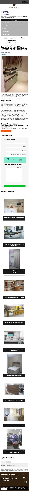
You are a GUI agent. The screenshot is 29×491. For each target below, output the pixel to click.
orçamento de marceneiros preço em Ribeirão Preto (14, 323)
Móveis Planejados (5, 31)
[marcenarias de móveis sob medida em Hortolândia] (14, 232)
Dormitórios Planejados (6, 25)
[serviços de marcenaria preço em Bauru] (14, 389)
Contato (24, 479)
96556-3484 (5, 14)
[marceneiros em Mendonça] (14, 414)
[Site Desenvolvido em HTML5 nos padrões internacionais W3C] (4, 489)
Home (24, 474)
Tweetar (4, 54)
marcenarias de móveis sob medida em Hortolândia (14, 245)
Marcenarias (4, 28)
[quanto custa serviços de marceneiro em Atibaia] (14, 206)
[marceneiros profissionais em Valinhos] (14, 285)
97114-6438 (5, 13)
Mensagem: (19, 167)
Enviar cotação (14, 186)
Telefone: (24, 150)
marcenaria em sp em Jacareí (14, 375)
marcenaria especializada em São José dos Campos (14, 349)
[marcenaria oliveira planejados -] (14, 6)
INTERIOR (9, 462)
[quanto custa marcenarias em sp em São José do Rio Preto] (14, 439)
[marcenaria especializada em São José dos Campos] (14, 337)
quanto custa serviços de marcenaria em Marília (14, 271)
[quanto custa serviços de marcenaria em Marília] (14, 259)
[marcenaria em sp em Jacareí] (14, 364)
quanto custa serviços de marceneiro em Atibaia (14, 218)
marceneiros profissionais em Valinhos (14, 297)
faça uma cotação (6, 131)
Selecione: (4, 462)
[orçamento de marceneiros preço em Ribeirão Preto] (14, 311)
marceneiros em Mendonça (14, 425)
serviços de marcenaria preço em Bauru (14, 400)
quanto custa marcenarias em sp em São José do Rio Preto (14, 451)
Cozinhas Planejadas (6, 22)
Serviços (14, 20)
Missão (24, 477)
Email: (24, 146)
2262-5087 (5, 11)
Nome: (24, 142)
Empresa (24, 476)
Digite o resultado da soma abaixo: (18, 154)
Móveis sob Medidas (5, 34)
